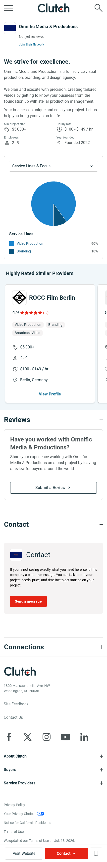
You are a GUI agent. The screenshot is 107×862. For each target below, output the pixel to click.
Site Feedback (16, 704)
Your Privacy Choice (19, 814)
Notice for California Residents (27, 823)
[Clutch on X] (28, 737)
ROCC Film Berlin (52, 297)
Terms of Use (14, 832)
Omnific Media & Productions (48, 26)
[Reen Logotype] (19, 297)
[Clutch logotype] (53, 7)
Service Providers (19, 783)
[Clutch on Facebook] (9, 737)
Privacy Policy (14, 805)
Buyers (10, 769)
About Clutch (15, 756)
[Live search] (99, 8)
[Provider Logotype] (10, 28)
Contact (63, 853)
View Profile (50, 394)
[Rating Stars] (31, 312)
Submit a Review (50, 487)
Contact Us (13, 717)
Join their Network (31, 44)
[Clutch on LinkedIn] (84, 737)
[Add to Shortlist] (96, 853)
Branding (24, 251)
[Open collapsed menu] (8, 8)
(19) (46, 313)
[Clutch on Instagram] (47, 737)
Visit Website (24, 853)
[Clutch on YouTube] (65, 737)
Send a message (28, 601)
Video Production (30, 243)
